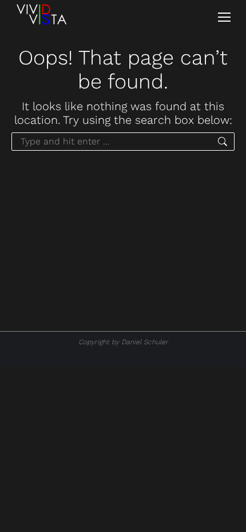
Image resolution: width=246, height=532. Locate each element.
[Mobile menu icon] (224, 17)
